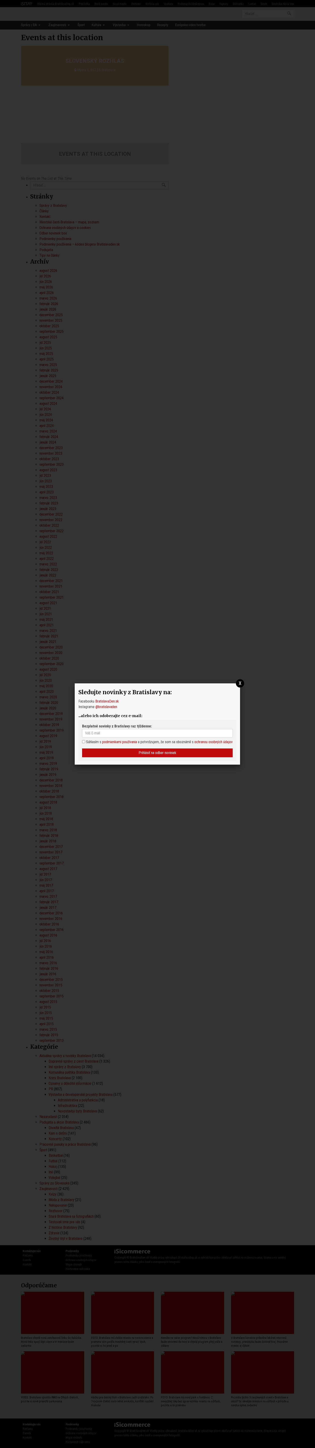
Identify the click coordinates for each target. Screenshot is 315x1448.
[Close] (240, 683)
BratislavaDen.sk (107, 701)
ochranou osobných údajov (213, 742)
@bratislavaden (106, 707)
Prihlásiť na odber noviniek (157, 753)
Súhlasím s (93, 742)
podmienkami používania (119, 742)
